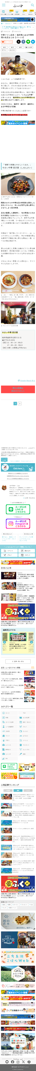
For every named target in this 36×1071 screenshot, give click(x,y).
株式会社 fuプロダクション (20, 1067)
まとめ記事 (30, 47)
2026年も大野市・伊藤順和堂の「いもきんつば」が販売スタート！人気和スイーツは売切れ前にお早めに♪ (25, 598)
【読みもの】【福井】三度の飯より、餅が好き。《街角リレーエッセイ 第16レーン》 (23, 855)
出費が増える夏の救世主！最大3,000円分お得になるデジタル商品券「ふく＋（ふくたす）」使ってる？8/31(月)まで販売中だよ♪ (17, 623)
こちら (30, 448)
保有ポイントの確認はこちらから (18, 473)
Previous (4, 642)
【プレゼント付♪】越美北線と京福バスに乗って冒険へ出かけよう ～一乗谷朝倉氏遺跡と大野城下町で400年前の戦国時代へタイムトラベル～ (18, 1052)
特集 (7, 717)
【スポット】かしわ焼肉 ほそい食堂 (23, 828)
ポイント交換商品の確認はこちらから (18, 478)
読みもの (30, 14)
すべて (8, 713)
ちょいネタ (26, 749)
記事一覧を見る (30, 498)
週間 (18, 790)
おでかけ (13, 50)
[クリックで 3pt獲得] (18, 467)
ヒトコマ (8, 754)
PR (7, 758)
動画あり (8, 749)
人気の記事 (16, 14)
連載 (24, 754)
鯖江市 (12, 47)
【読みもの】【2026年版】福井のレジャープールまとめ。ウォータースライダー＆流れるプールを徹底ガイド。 (23, 847)
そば (24, 713)
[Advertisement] (18, 141)
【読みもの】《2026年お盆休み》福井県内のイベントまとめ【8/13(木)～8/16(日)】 (23, 870)
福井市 (4, 47)
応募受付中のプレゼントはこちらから (18, 476)
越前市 (20, 47)
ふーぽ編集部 (10, 726)
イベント (10, 14)
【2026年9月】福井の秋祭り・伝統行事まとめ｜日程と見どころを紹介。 (25, 576)
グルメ (23, 14)
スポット (3, 14)
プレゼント (26, 745)
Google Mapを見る (27, 381)
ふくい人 (8, 745)
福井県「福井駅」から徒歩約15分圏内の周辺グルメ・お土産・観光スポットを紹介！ (18, 647)
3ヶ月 (28, 790)
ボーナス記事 (10, 722)
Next (31, 642)
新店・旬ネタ (27, 722)
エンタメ (25, 731)
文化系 (8, 731)
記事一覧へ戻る (19, 661)
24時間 (8, 790)
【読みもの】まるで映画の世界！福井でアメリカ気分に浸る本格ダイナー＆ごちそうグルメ (23, 862)
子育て (8, 740)
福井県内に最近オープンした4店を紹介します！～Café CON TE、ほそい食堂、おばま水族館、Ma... (25, 587)
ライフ (8, 736)
